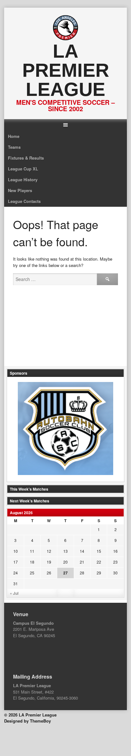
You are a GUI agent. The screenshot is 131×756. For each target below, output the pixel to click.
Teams (14, 147)
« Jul (14, 593)
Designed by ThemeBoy (27, 721)
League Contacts (24, 201)
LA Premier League (65, 70)
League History (23, 179)
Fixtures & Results (26, 158)
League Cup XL (23, 169)
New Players (20, 190)
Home (13, 136)
